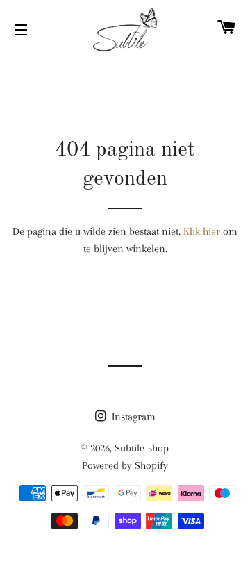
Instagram (132, 416)
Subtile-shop (142, 448)
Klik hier (201, 231)
